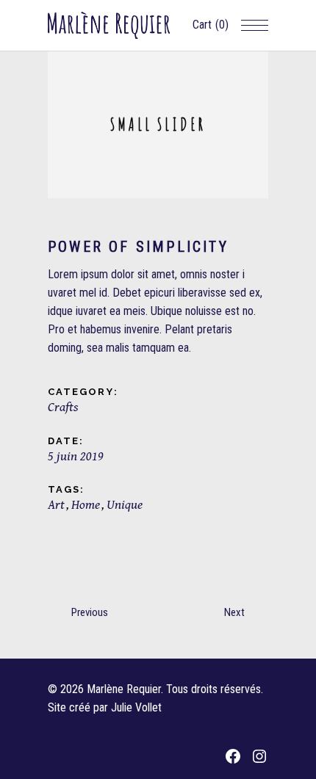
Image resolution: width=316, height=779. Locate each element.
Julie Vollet (136, 707)
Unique (125, 504)
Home (85, 504)
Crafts (63, 407)
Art (56, 504)
